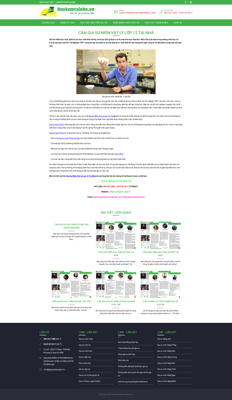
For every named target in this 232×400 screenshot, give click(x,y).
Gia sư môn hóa (96, 351)
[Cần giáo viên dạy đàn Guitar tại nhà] (116, 235)
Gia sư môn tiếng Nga (135, 382)
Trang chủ (48, 23)
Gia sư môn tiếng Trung (175, 357)
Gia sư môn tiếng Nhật (175, 382)
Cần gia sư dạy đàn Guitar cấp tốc (71, 301)
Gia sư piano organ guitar (96, 382)
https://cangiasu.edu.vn (120, 192)
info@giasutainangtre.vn (54, 369)
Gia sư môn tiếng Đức (175, 363)
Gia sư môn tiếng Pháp (175, 345)
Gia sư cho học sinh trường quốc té (96, 376)
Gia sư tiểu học (96, 357)
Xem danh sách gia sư (126, 23)
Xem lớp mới (135, 361)
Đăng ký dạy (67, 23)
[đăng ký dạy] (66, 12)
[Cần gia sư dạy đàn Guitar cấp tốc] (71, 285)
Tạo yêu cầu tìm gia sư (94, 23)
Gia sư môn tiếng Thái (175, 370)
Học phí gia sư (135, 349)
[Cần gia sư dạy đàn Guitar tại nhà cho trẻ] (116, 285)
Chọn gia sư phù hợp (135, 355)
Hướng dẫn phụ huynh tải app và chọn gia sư (135, 375)
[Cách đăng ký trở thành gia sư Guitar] (160, 285)
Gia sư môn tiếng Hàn (175, 351)
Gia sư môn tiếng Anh (175, 339)
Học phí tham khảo (156, 23)
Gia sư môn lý (96, 345)
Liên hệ (177, 23)
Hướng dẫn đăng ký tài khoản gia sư (135, 367)
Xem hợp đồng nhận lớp (135, 343)
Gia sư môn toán (96, 339)
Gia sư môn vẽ (96, 370)
